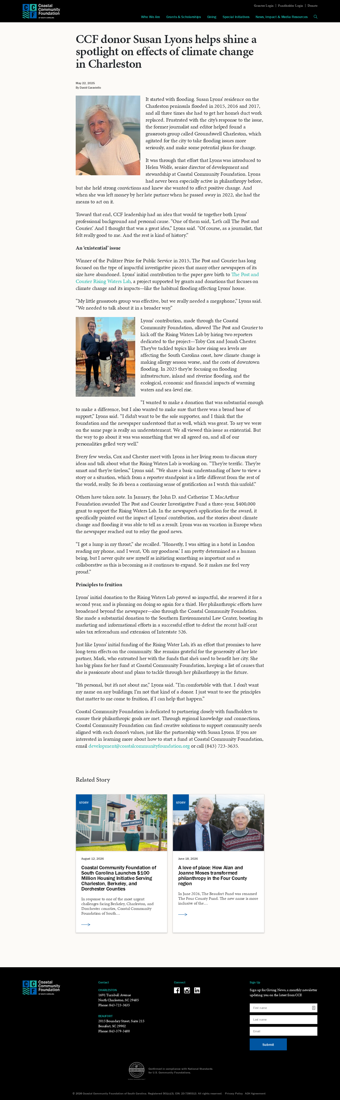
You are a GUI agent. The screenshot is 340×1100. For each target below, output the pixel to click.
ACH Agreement (255, 1093)
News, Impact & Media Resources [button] (281, 16)
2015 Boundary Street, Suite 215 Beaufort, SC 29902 (121, 1023)
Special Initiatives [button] (236, 16)
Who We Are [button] (150, 16)
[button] (316, 17)
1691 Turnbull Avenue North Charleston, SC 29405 (118, 997)
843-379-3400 (119, 1031)
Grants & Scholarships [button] (183, 16)
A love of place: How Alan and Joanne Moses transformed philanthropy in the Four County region (212, 875)
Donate (312, 5)
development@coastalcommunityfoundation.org (139, 746)
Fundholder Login (290, 5)
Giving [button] (211, 16)
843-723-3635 (119, 1005)
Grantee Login (264, 5)
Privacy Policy (234, 1093)
